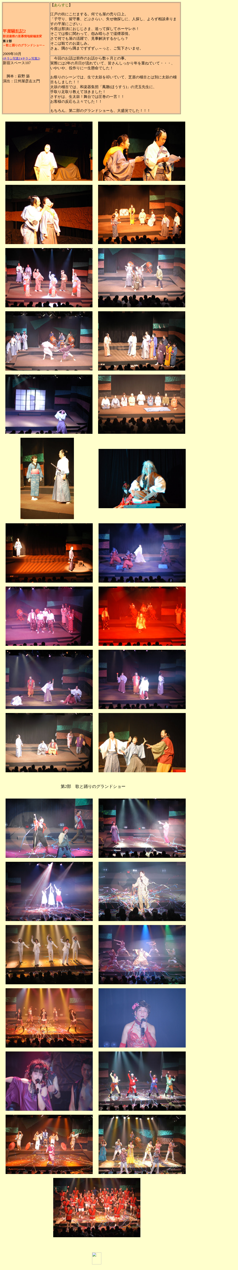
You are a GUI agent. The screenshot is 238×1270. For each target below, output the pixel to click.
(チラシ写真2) (30, 58)
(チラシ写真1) (12, 58)
